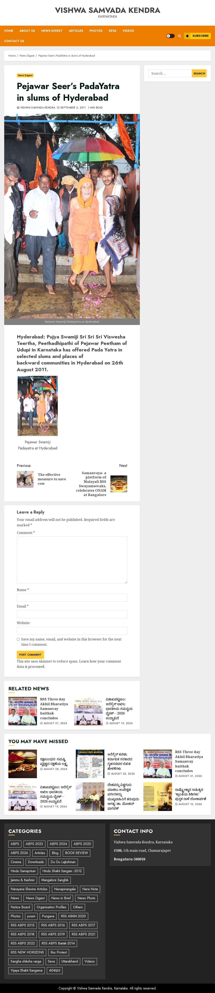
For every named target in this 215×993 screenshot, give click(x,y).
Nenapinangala (65, 889)
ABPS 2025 (82, 843)
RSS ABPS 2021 (83, 934)
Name (23, 590)
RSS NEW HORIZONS (27, 952)
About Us (27, 31)
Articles (76, 31)
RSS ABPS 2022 (23, 943)
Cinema (16, 862)
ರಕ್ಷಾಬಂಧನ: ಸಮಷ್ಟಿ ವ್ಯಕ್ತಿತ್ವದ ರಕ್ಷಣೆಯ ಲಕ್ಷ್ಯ (22, 764)
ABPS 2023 (34, 843)
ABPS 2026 (19, 852)
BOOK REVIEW (76, 852)
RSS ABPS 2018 (22, 934)
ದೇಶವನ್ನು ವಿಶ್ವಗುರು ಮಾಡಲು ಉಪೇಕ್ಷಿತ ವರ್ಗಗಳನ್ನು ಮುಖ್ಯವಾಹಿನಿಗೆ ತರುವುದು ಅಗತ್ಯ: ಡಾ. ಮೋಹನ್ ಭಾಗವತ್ (90, 796)
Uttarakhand (70, 961)
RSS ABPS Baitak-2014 (58, 943)
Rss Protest (59, 952)
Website (23, 623)
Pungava (48, 916)
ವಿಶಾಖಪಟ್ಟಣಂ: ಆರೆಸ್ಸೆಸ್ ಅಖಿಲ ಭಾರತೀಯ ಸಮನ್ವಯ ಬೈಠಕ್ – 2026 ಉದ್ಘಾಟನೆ (88, 711)
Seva (112, 31)
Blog (55, 852)
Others (78, 907)
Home (8, 31)
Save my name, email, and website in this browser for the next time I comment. (71, 642)
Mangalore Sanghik (54, 880)
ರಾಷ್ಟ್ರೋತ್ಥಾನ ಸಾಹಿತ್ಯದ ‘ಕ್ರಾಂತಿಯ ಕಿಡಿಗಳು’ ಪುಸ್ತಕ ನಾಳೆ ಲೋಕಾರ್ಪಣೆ (157, 796)
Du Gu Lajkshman (63, 862)
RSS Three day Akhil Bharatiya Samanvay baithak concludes (22, 711)
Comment (26, 532)
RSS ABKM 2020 (73, 916)
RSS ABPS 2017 (83, 925)
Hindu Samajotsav (23, 871)
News (15, 898)
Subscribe (201, 36)
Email (23, 606)
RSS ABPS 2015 (22, 925)
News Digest (52, 31)
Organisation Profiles (51, 907)
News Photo (86, 898)
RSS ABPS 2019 (53, 934)
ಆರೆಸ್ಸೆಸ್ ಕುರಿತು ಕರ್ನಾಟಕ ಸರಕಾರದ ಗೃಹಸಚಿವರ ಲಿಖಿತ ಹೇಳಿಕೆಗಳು (90, 764)
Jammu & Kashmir (23, 880)
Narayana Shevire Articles (29, 889)
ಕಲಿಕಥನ (54, 970)
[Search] (179, 36)
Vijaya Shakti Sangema (26, 970)
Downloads (36, 862)
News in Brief (61, 898)
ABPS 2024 (58, 843)
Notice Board (20, 907)
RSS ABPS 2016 (53, 925)
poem (31, 916)
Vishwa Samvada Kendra (107, 10)
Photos (95, 31)
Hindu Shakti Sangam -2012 (62, 871)
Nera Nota (90, 889)
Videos (128, 31)
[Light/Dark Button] (170, 36)
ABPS (15, 843)
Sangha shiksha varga (26, 961)
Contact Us (14, 41)
